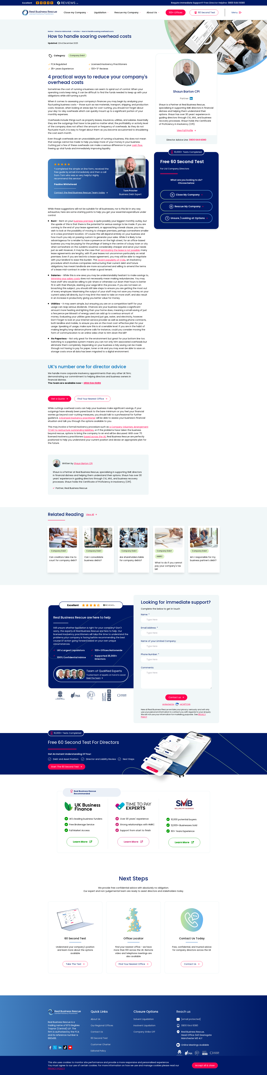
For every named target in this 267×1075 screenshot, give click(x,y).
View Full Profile (185, 130)
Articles (76, 31)
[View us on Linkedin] (60, 1047)
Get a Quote (58, 398)
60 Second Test (206, 12)
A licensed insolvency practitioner (77, 417)
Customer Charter (101, 1044)
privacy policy (56, 1068)
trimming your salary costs (65, 278)
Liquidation (100, 12)
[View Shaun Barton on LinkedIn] (191, 98)
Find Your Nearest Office (91, 398)
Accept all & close (205, 1065)
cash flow (137, 145)
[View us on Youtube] (70, 1047)
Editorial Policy (98, 1050)
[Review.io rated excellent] (50, 2)
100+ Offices (175, 12)
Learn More (80, 842)
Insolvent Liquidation (144, 1025)
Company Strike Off (144, 1031)
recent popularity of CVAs (111, 259)
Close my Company (75, 12)
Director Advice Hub (63, 31)
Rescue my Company (126, 12)
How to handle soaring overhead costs (98, 31)
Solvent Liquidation (144, 1019)
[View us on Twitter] (55, 1047)
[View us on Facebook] (50, 1047)
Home (50, 31)
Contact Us (190, 964)
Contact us (175, 697)
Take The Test (73, 964)
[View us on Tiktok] (65, 1047)
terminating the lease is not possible (120, 250)
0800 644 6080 (236, 2)
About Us (152, 12)
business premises (83, 221)
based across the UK (95, 436)
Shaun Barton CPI (83, 463)
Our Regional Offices (102, 1025)
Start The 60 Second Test (65, 766)
